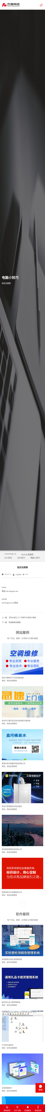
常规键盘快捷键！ (15, 622)
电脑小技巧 (35, 558)
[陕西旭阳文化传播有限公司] (22, 874)
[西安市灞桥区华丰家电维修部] (22, 659)
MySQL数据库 (27, 555)
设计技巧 (21, 558)
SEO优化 (8, 558)
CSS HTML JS (10, 554)
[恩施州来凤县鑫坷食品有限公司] (22, 745)
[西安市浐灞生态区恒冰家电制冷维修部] (22, 702)
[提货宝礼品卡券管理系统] (22, 984)
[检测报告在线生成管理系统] (22, 941)
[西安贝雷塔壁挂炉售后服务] (22, 788)
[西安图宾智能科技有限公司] (22, 831)
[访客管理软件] (22, 1069)
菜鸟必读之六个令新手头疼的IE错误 (22, 617)
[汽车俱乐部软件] (22, 1026)
